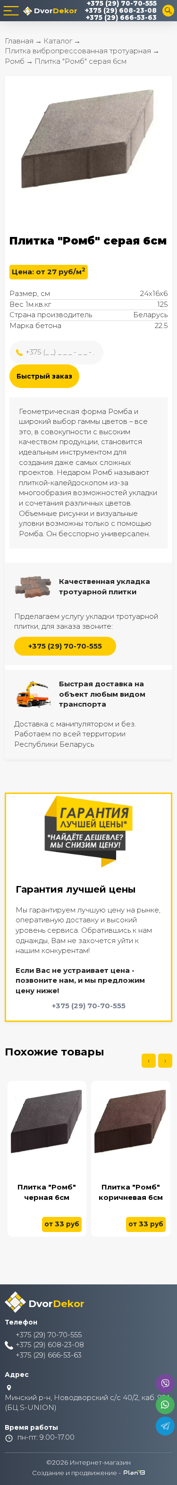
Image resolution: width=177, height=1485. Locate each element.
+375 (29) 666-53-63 (121, 17)
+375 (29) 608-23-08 (121, 10)
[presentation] (149, 1061)
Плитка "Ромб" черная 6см (46, 1192)
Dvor (54, 10)
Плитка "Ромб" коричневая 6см (131, 1192)
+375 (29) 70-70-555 (122, 3)
